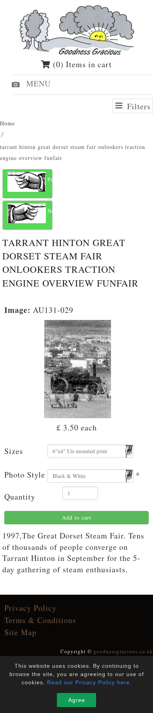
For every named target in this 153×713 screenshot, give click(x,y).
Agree (76, 700)
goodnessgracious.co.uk (123, 651)
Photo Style (24, 474)
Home (7, 123)
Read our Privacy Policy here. (89, 682)
